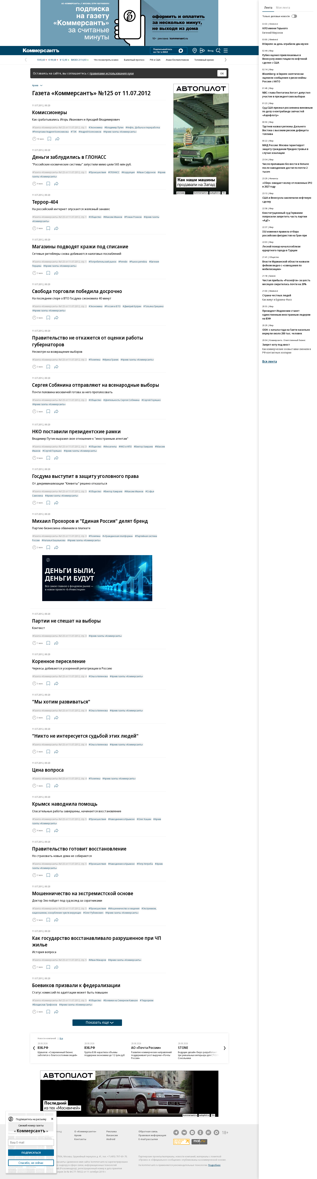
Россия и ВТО (113, 306)
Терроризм (147, 1000)
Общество (95, 217)
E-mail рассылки (148, 1139)
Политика (95, 359)
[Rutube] (208, 1132)
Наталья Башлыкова (54, 540)
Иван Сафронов (147, 172)
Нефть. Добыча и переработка (143, 127)
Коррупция (129, 172)
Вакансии (112, 1135)
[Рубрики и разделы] (225, 50)
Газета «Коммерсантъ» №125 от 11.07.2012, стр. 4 (60, 676)
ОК (222, 73)
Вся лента (269, 361)
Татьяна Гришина (154, 306)
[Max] (216, 1132)
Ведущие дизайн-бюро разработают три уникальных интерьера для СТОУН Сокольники (198, 1055)
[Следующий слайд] (224, 1048)
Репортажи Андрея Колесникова (51, 131)
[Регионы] (195, 50)
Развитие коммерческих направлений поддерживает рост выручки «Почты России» (151, 1055)
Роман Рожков (134, 217)
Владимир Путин (114, 127)
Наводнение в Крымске (122, 819)
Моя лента (283, 8)
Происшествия (98, 172)
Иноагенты (111, 446)
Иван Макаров (98, 960)
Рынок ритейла (139, 261)
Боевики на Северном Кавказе (121, 1000)
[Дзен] (192, 1132)
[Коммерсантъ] (41, 50)
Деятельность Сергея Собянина (122, 400)
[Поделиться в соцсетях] (57, 139)
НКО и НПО (126, 446)
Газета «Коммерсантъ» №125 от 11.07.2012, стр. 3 (60, 446)
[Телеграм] (176, 1132)
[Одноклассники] (200, 1132)
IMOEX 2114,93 (79, 59)
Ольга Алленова (99, 676)
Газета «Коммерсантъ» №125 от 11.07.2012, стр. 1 (60, 127)
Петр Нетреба (145, 863)
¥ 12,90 (63, 59)
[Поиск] (218, 50)
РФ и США (155, 59)
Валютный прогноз (134, 59)
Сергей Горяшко (152, 400)
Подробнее (214, 1165)
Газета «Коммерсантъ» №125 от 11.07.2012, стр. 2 (60, 306)
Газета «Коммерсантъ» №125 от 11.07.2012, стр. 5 (60, 819)
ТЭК (74, 131)
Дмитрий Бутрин (132, 306)
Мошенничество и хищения (124, 908)
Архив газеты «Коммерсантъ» (120, 131)
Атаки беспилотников (177, 59)
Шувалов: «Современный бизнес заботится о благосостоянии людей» (57, 1054)
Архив (77, 1135)
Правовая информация (152, 1135)
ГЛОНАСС (114, 172)
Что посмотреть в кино (106, 59)
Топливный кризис (204, 59)
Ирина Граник (111, 359)
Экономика (96, 127)
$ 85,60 (41, 59)
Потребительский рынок (103, 261)
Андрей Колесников (90, 131)
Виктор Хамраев (144, 446)
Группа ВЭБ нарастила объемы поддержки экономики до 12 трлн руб (104, 1054)
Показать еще (97, 1022)
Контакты (80, 1139)
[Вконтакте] (184, 1132)
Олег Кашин (144, 819)
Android (110, 1139)
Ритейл (123, 261)
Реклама (111, 1131)
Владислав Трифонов (45, 1004)
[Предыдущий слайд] (34, 1048)
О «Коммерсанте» (85, 1131)
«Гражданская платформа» (118, 536)
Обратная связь (148, 1131)
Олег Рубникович (94, 912)
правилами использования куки (112, 73)
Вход (211, 50)
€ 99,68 (52, 59)
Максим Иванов (113, 217)
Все (61, 1038)
